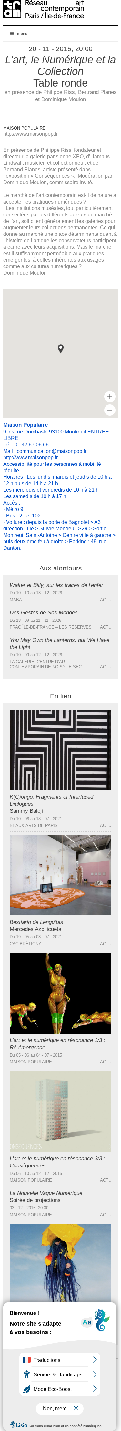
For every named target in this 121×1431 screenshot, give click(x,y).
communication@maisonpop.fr (51, 451)
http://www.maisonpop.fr (30, 134)
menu (22, 33)
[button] (60, 349)
